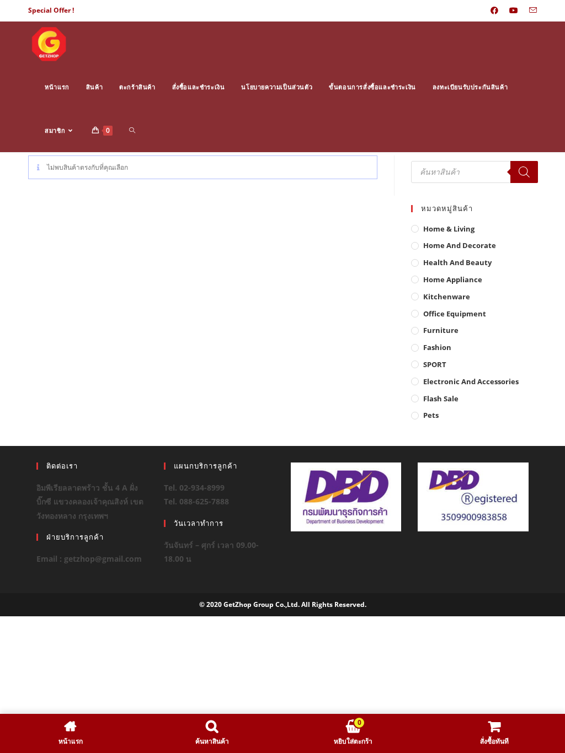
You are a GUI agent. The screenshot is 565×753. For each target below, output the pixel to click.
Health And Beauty (457, 262)
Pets (431, 415)
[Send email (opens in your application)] (530, 10)
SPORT (434, 364)
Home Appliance (452, 279)
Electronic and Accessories (471, 381)
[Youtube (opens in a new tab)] (514, 10)
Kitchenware (446, 297)
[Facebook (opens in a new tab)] (494, 10)
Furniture (441, 330)
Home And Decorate (459, 245)
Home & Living (449, 229)
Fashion (437, 347)
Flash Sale (441, 399)
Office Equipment (454, 314)
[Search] (524, 172)
